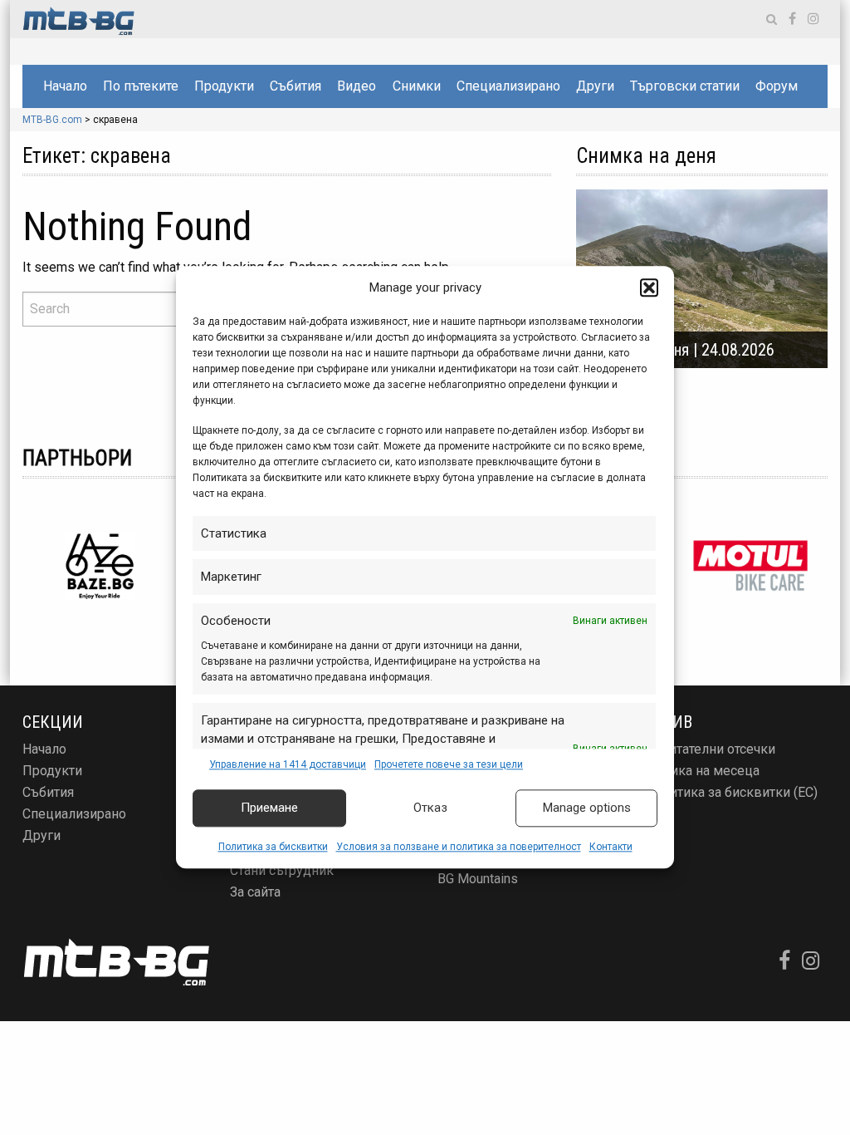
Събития (295, 86)
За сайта (255, 892)
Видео (356, 86)
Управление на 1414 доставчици (287, 764)
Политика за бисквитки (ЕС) (731, 792)
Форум (776, 86)
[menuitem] (65, 86)
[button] (649, 288)
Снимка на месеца (702, 771)
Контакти (611, 846)
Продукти (224, 86)
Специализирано (508, 86)
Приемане (269, 808)
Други (595, 86)
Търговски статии (685, 86)
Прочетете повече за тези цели (448, 764)
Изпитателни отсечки (710, 749)
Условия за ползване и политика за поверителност (458, 846)
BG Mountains (477, 879)
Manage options (587, 808)
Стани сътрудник (282, 870)
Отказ (430, 808)
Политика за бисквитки (273, 846)
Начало (65, 86)
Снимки (417, 86)
